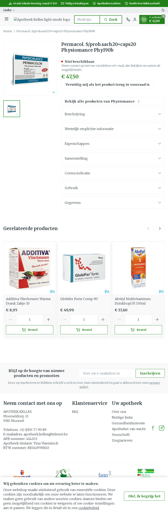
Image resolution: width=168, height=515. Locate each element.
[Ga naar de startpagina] (42, 19)
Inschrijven (150, 373)
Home (7, 31)
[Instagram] (162, 428)
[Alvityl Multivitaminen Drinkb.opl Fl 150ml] (138, 268)
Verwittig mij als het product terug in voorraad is (108, 84)
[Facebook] (153, 428)
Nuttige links (122, 417)
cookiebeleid (88, 508)
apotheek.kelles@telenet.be (46, 434)
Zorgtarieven (122, 440)
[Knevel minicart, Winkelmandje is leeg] (144, 19)
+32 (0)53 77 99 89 (33, 430)
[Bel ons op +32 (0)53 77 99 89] (128, 19)
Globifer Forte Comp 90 (79, 299)
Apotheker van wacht (129, 429)
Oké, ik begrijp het (144, 496)
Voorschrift (121, 435)
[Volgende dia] (160, 228)
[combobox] (87, 19)
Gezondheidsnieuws (128, 423)
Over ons (119, 412)
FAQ (75, 412)
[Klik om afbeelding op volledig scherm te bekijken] (30, 68)
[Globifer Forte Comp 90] (84, 268)
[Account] (135, 19)
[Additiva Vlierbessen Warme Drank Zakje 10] (29, 268)
